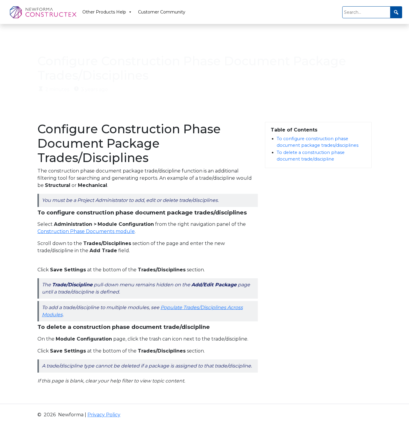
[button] (396, 12)
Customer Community (161, 12)
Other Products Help (104, 12)
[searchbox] (372, 12)
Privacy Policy (103, 415)
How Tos (72, 40)
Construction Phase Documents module (86, 231)
